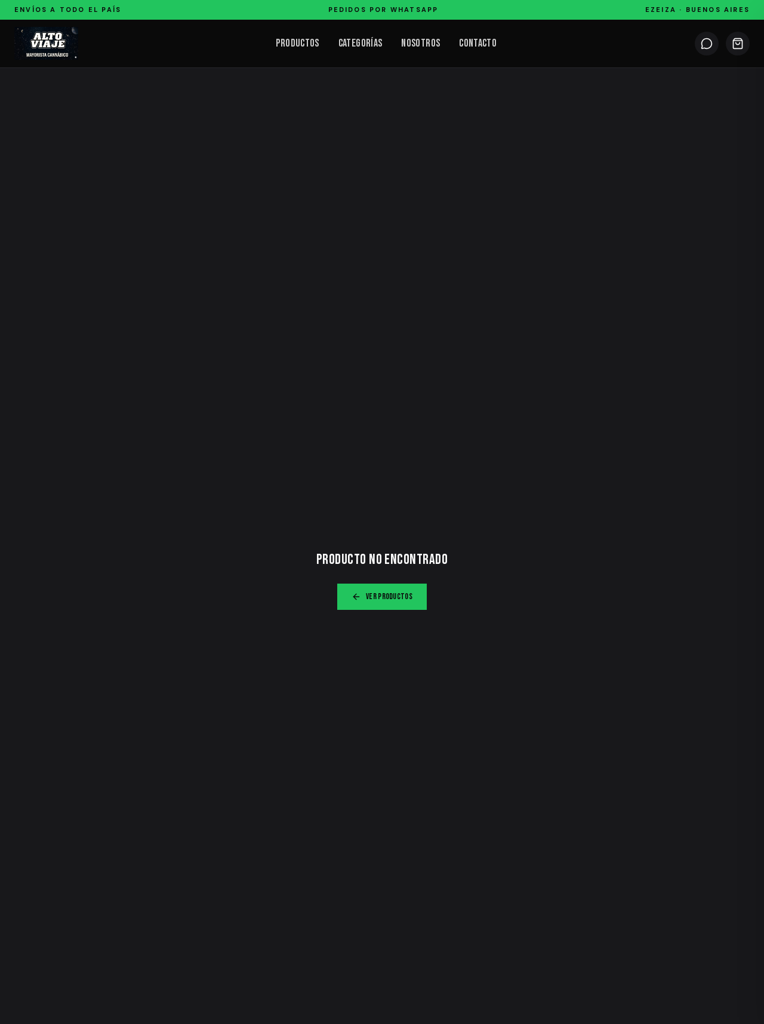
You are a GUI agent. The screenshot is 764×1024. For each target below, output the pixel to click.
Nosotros (420, 43)
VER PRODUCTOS (389, 596)
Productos (297, 43)
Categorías (360, 43)
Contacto (478, 43)
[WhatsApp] (707, 43)
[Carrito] (738, 43)
